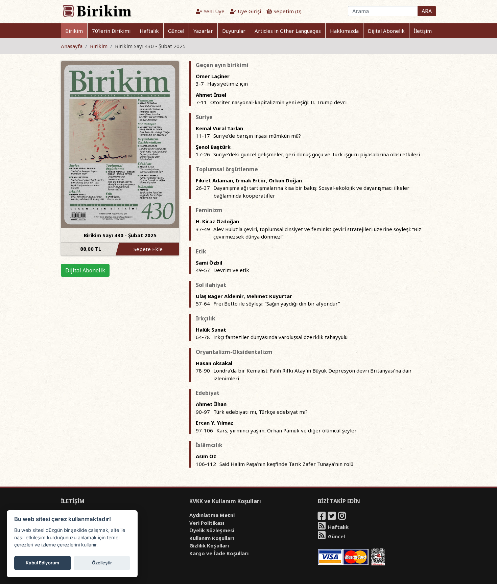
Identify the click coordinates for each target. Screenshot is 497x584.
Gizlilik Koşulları (209, 545)
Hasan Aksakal (214, 363)
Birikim (74, 30)
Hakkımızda (344, 30)
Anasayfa (71, 46)
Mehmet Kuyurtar (269, 296)
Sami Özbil (209, 262)
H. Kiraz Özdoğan (217, 221)
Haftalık (149, 30)
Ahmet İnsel (211, 94)
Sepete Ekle (148, 249)
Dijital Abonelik (386, 30)
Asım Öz (206, 456)
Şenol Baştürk (213, 146)
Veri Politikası (206, 522)
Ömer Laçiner (213, 76)
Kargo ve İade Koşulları (219, 553)
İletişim (423, 30)
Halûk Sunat (211, 329)
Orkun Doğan (285, 180)
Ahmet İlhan (211, 404)
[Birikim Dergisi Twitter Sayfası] (332, 517)
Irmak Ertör (251, 180)
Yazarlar (203, 30)
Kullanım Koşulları (211, 538)
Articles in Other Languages (288, 30)
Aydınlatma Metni (212, 515)
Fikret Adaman (214, 180)
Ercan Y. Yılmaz (214, 422)
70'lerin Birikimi (111, 30)
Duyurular (233, 30)
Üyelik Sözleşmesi (211, 530)
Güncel (176, 30)
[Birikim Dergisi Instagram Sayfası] (342, 517)
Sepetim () (287, 11)
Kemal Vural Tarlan (219, 128)
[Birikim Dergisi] (97, 10)
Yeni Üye (213, 11)
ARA (427, 11)
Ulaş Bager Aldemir (220, 296)
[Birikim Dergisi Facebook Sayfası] (322, 517)
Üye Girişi (248, 11)
